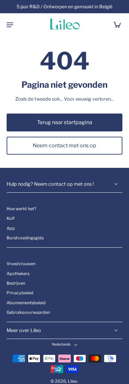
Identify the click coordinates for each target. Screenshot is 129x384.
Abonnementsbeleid (26, 302)
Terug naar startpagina (64, 122)
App (11, 227)
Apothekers (18, 273)
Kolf (11, 218)
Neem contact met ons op (64, 145)
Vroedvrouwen (21, 263)
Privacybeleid (20, 292)
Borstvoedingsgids (25, 237)
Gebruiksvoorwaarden (28, 312)
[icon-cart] (115, 24)
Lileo (72, 381)
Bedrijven (16, 283)
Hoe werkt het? (21, 208)
